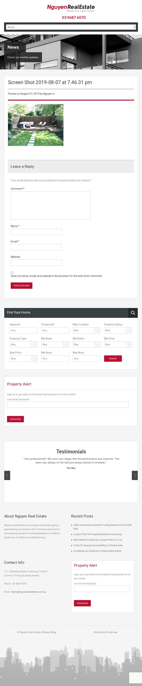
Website (15, 256)
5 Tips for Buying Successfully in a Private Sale (97, 545)
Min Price (109, 338)
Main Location (81, 324)
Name (15, 226)
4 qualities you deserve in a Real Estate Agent (97, 551)
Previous (7, 475)
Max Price (15, 352)
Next (135, 475)
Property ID (47, 324)
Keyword (15, 324)
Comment (17, 188)
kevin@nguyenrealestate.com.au (28, 591)
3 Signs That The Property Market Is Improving (97, 534)
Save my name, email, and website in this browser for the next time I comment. (57, 275)
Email (15, 241)
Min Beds (46, 338)
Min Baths (78, 338)
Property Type (18, 338)
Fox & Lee (111, 632)
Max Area (78, 352)
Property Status (113, 324)
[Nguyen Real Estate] (71, 8)
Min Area (46, 352)
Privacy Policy (49, 632)
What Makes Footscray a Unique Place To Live (97, 539)
